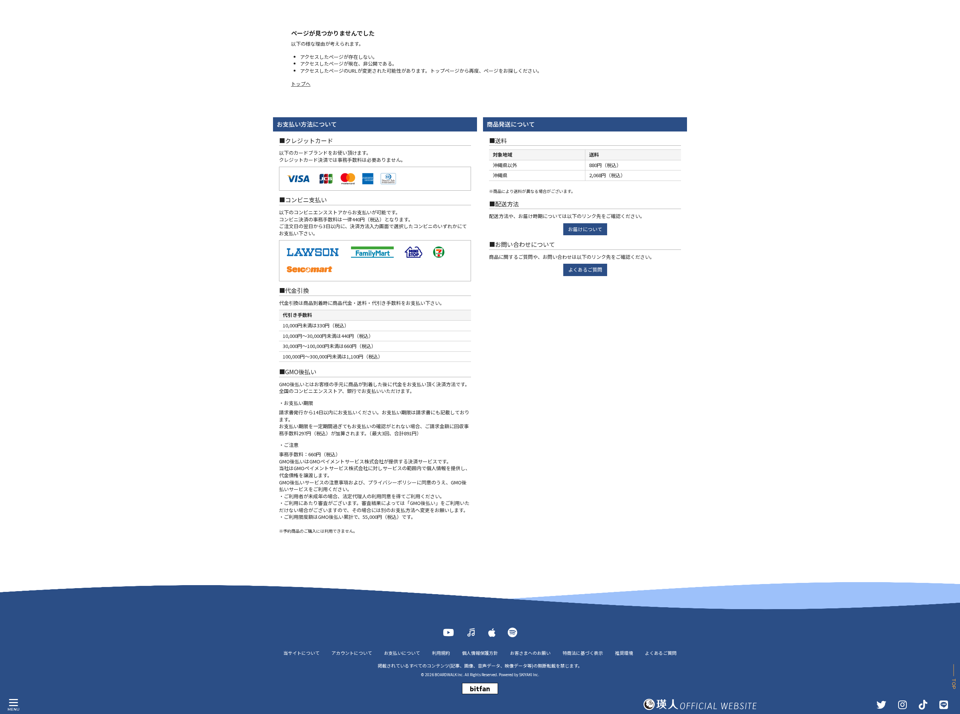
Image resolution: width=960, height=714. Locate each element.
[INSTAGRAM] (902, 705)
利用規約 (441, 653)
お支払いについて (402, 653)
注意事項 (338, 482)
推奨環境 (624, 653)
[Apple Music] (492, 632)
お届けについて (585, 229)
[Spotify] (512, 632)
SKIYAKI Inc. (529, 674)
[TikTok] (923, 705)
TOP (954, 683)
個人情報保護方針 (480, 653)
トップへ (300, 83)
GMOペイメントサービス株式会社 (331, 468)
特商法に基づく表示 (582, 653)
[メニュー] (13, 702)
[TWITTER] (881, 705)
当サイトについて (302, 653)
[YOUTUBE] (448, 632)
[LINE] (943, 705)
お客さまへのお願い (530, 653)
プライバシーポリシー (392, 482)
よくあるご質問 (585, 269)
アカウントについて (352, 653)
